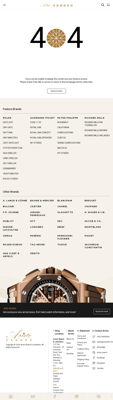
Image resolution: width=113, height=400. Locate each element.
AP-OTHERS (36, 143)
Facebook (101, 358)
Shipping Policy (83, 360)
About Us (70, 339)
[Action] (98, 396)
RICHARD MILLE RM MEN (96, 130)
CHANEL (62, 206)
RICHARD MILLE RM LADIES (97, 135)
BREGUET (91, 200)
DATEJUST (8, 122)
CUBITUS (61, 138)
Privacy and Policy (82, 343)
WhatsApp (101, 347)
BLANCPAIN (64, 200)
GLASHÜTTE (65, 212)
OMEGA (7, 235)
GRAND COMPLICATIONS (68, 143)
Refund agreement (81, 354)
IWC (60, 221)
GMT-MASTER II (10, 138)
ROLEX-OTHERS (10, 179)
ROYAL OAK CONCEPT (40, 132)
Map (54, 384)
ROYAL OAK (35, 127)
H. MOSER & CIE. (95, 212)
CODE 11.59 (35, 122)
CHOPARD (91, 206)
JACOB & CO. (93, 221)
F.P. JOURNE (11, 212)
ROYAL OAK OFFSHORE (41, 138)
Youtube (100, 368)
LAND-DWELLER (10, 158)
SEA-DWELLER (9, 153)
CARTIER (35, 206)
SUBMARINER (9, 168)
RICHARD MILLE (94, 118)
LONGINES (36, 227)
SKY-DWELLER (9, 163)
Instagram (101, 363)
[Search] (103, 5)
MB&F (61, 227)
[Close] (111, 396)
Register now (101, 312)
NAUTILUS (62, 148)
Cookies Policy (83, 349)
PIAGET (89, 235)
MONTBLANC (93, 227)
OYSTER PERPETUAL (13, 148)
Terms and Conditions (81, 337)
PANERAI (35, 235)
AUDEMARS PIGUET (42, 118)
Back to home (56, 91)
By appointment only (58, 368)
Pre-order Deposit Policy (83, 365)
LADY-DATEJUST (11, 143)
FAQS (69, 343)
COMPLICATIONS (65, 132)
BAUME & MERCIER (42, 200)
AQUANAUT (63, 122)
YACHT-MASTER (10, 173)
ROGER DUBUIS (13, 244)
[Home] (56, 5)
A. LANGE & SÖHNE (15, 200)
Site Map (70, 354)
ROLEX (7, 118)
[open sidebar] (12, 4)
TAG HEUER (37, 244)
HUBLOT (8, 221)
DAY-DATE (8, 127)
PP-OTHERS (63, 153)
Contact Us (70, 348)
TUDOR (62, 244)
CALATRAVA (63, 127)
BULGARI (8, 206)
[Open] (12, 4)
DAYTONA (8, 132)
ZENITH (35, 253)
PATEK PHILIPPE (67, 118)
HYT (32, 221)
